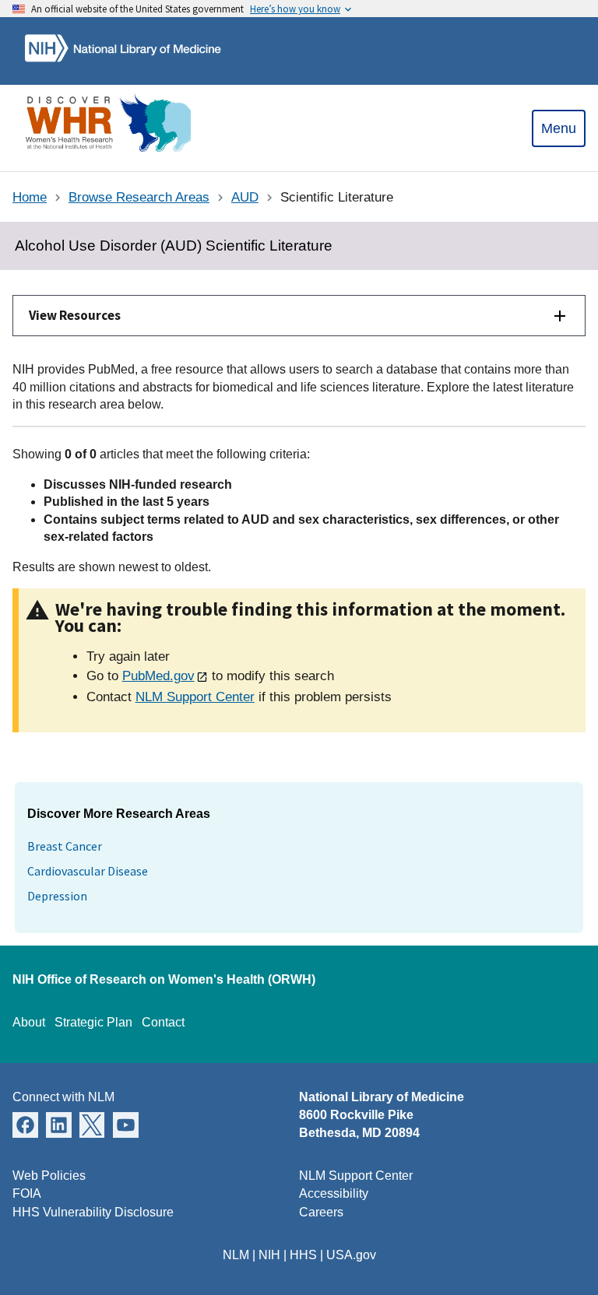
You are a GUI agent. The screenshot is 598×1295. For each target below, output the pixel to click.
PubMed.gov (158, 676)
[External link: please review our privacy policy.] (25, 1124)
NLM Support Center (195, 697)
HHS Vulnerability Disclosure (93, 1212)
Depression (57, 896)
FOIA (26, 1193)
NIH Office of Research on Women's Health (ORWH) (163, 979)
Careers (321, 1212)
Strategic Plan (93, 1022)
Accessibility (333, 1193)
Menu (558, 128)
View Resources (75, 315)
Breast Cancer (64, 846)
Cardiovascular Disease (87, 871)
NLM (236, 1255)
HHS (303, 1255)
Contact (163, 1022)
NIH (269, 1255)
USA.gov (351, 1255)
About (28, 1022)
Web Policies (49, 1175)
